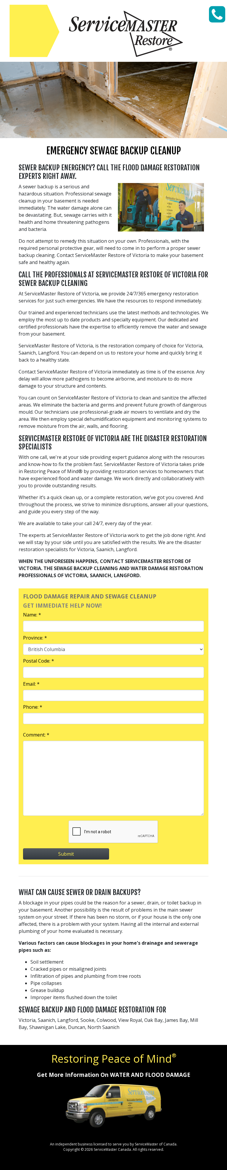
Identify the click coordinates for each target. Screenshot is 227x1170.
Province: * (35, 638)
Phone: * (32, 707)
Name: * (32, 614)
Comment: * (36, 735)
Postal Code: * (38, 661)
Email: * (31, 684)
